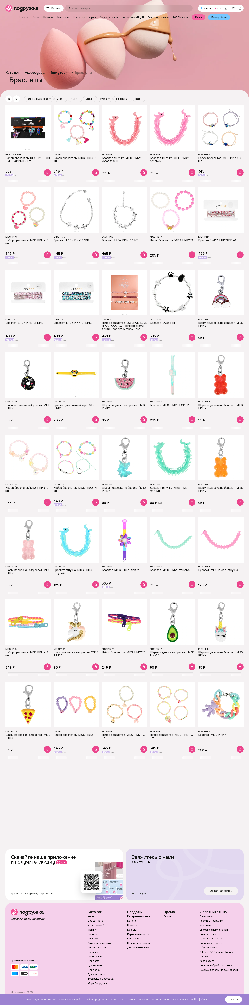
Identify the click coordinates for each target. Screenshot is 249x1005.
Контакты (205, 925)
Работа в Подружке (211, 920)
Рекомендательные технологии (219, 969)
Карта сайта (207, 960)
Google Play (31, 893)
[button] (16, 98)
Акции (167, 916)
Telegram (142, 893)
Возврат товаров (210, 934)
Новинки (132, 925)
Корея (91, 916)
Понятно (233, 999)
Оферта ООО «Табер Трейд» (216, 951)
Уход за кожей (96, 925)
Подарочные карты (138, 943)
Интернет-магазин (138, 916)
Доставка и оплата (138, 947)
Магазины (133, 938)
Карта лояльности (138, 934)
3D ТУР (204, 956)
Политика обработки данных (217, 965)
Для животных (96, 974)
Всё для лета (95, 920)
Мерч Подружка (97, 983)
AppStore (16, 893)
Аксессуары (95, 956)
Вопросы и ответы (211, 943)
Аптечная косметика (100, 943)
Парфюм (93, 938)
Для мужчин (95, 965)
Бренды (132, 929)
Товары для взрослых (101, 978)
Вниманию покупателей (214, 929)
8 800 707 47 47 (140, 861)
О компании (206, 916)
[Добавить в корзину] (47, 172)
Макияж (92, 929)
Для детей (94, 969)
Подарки (93, 951)
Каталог (132, 920)
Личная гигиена (97, 947)
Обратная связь (221, 891)
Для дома (93, 960)
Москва (207, 8)
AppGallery (47, 893)
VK (133, 893)
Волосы (92, 934)
